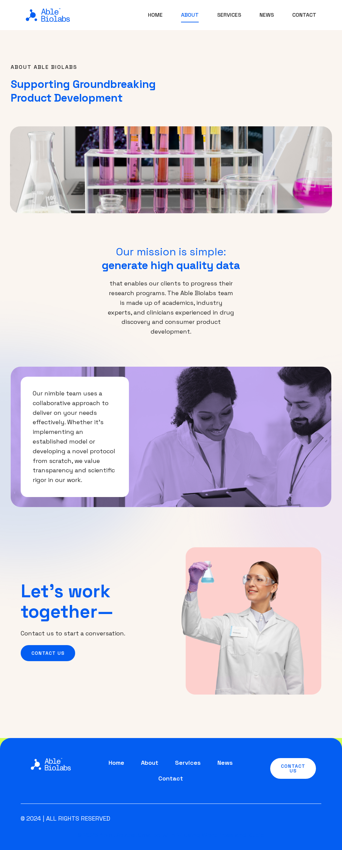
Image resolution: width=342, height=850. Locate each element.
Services (229, 14)
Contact (304, 14)
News (267, 14)
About (190, 14)
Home (155, 14)
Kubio (256, 835)
